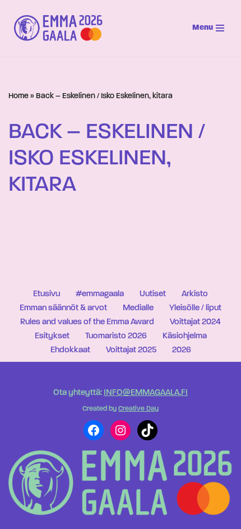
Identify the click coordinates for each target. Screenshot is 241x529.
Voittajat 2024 (195, 322)
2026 (181, 350)
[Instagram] (120, 430)
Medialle (138, 308)
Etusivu (46, 294)
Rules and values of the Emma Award (87, 322)
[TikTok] (147, 430)
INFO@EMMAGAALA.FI (146, 393)
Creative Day (138, 409)
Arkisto (195, 294)
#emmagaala (100, 294)
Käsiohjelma (185, 336)
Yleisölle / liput (195, 308)
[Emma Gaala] (61, 28)
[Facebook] (94, 430)
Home (18, 96)
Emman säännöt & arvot (63, 308)
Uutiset (153, 294)
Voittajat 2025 (131, 350)
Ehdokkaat (70, 350)
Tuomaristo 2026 (116, 336)
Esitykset (52, 336)
